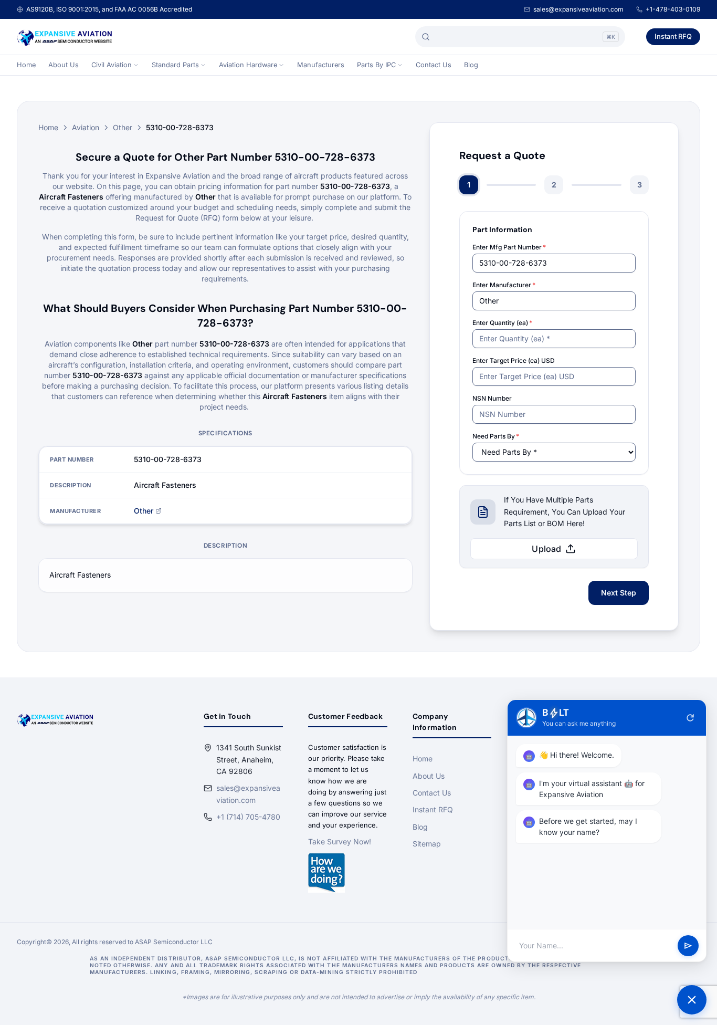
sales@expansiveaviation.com (578, 9)
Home (26, 65)
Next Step (618, 592)
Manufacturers (320, 65)
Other (122, 127)
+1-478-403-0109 (673, 9)
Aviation (85, 127)
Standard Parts (175, 65)
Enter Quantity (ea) (502, 323)
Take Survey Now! (339, 841)
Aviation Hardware (248, 65)
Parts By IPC (376, 65)
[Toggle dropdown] (136, 65)
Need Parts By (495, 436)
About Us (63, 65)
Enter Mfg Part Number (509, 247)
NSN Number (492, 398)
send (688, 945)
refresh (690, 718)
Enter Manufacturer (503, 285)
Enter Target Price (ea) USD (513, 360)
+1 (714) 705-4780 (248, 816)
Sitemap (427, 843)
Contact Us (433, 65)
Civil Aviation (111, 65)
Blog (471, 65)
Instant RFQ (673, 36)
